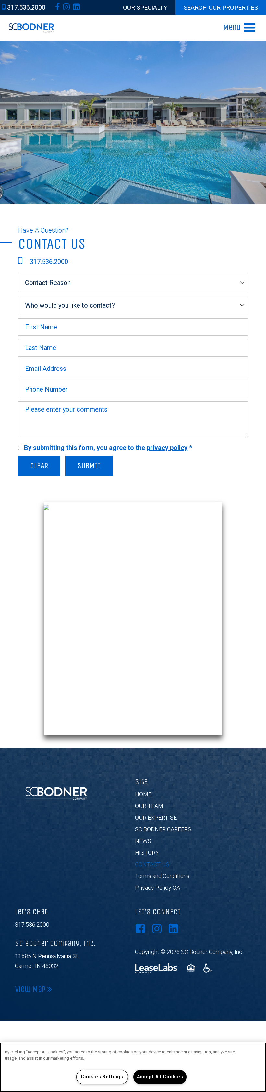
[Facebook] (57, 7)
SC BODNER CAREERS (163, 829)
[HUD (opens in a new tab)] (192, 968)
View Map (31, 989)
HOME (143, 794)
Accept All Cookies (160, 1077)
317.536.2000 (32, 924)
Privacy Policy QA (157, 887)
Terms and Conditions (162, 876)
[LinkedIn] (76, 7)
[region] (133, 1067)
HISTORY (147, 852)
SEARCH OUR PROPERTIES (221, 7)
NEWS (143, 841)
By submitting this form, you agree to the (108, 448)
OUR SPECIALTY (145, 7)
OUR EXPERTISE (156, 817)
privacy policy (167, 448)
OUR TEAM (149, 806)
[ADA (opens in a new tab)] (207, 968)
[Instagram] (66, 7)
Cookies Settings (102, 1077)
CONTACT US (152, 864)
